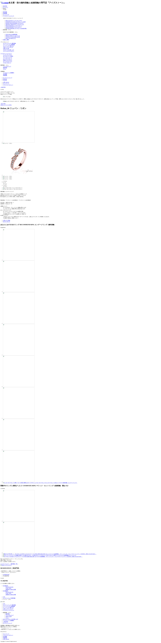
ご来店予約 (3, 87)
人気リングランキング (8, 47)
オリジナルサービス (7, 61)
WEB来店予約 (6, 574)
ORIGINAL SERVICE (15, 24)
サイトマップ (6, 83)
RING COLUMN (11, 38)
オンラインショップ (7, 77)
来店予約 (5, 6)
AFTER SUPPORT (14, 27)
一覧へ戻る (3, 103)
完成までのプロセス (7, 60)
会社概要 (5, 74)
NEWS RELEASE (11, 34)
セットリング (6, 14)
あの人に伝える (6, 221)
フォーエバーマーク (7, 57)
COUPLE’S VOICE (13, 37)
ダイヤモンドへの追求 (8, 56)
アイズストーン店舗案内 (8, 72)
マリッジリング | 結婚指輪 (9, 44)
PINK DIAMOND (14, 25)
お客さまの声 (6, 48)
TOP (4, 603)
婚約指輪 (5, 11)
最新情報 (5, 67)
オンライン (5, 7)
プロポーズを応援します (8, 49)
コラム (4, 69)
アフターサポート (7, 62)
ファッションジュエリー (8, 51)
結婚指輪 (5, 13)
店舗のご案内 (6, 39)
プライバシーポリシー (8, 84)
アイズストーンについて (8, 15)
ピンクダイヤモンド (7, 58)
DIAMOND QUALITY (16, 21)
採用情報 (5, 75)
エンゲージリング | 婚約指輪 (9, 43)
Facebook (5, 80)
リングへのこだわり (7, 54)
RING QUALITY (14, 20)
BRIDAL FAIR (13, 35)
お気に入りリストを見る (6, 104)
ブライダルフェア (7, 66)
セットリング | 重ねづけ (8, 46)
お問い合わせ (6, 82)
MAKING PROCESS (15, 23)
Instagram (5, 78)
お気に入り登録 (6, 220)
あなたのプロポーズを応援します (10, 619)
